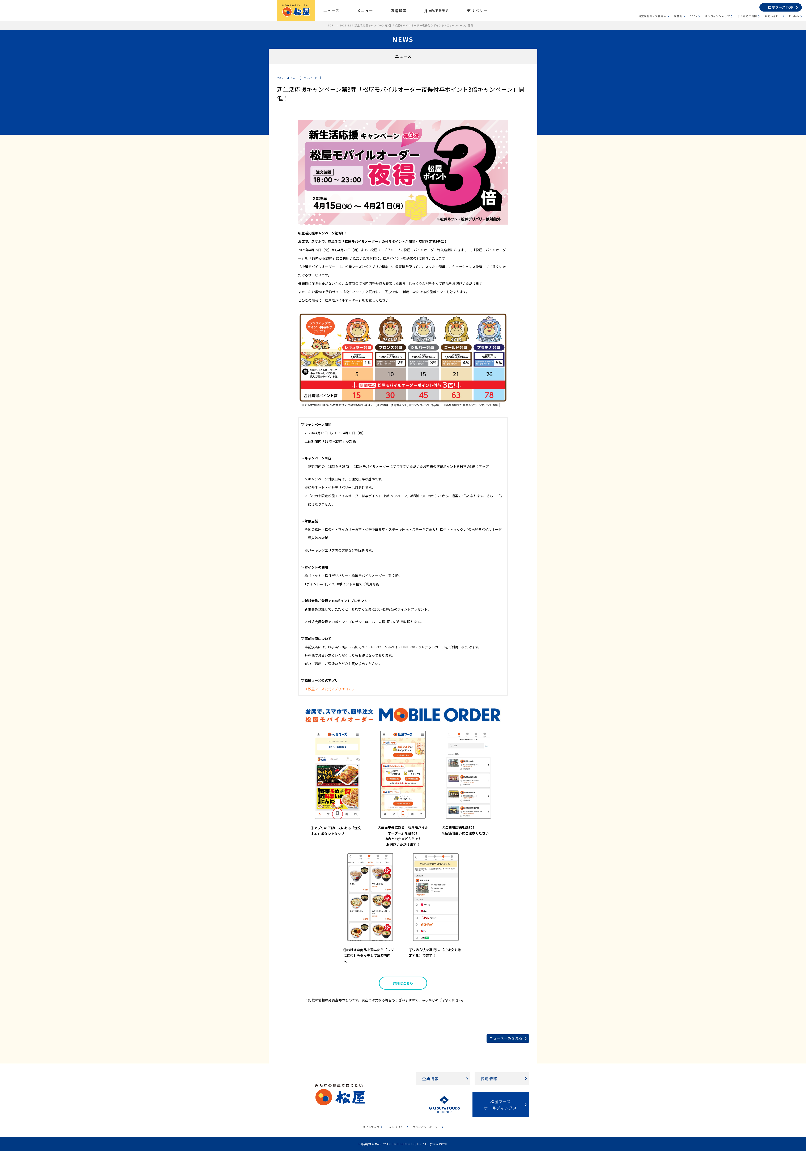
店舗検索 (398, 10)
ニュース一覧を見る (506, 1038)
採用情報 (489, 1078)
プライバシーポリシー (426, 1127)
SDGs (693, 16)
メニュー (365, 10)
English (794, 16)
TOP (330, 25)
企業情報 (430, 1078)
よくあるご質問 (747, 16)
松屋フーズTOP (780, 7)
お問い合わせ (773, 16)
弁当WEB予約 (437, 10)
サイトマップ (371, 1127)
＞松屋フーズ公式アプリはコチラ (330, 688)
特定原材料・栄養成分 (652, 16)
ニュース (331, 10)
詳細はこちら (403, 983)
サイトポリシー (396, 1127)
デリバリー (477, 10)
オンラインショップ (717, 16)
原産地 (678, 16)
